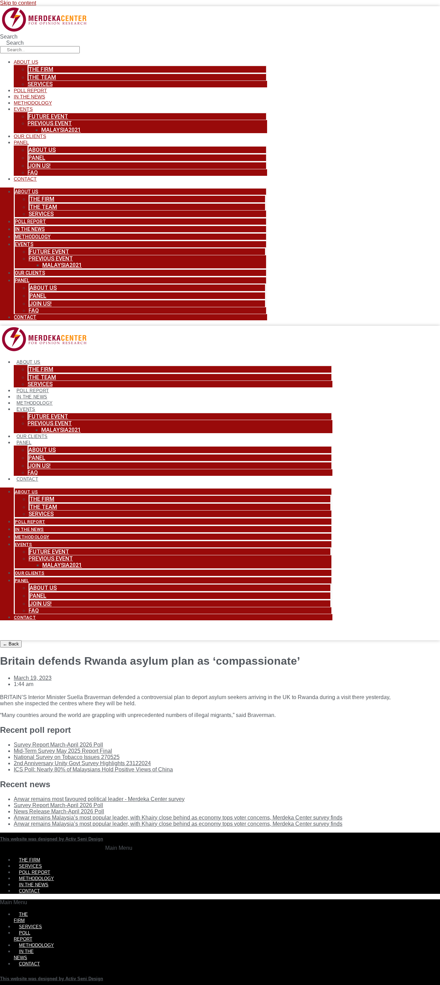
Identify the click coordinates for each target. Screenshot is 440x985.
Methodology (33, 103)
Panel (21, 142)
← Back (11, 643)
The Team (42, 77)
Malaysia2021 (61, 130)
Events (23, 109)
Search (9, 37)
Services (40, 84)
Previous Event (50, 123)
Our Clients (30, 136)
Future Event (48, 116)
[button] (119, 848)
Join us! (40, 165)
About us (42, 150)
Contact (25, 179)
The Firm (41, 69)
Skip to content (18, 3)
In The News (29, 96)
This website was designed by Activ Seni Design (51, 839)
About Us (26, 62)
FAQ (33, 172)
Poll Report (30, 90)
